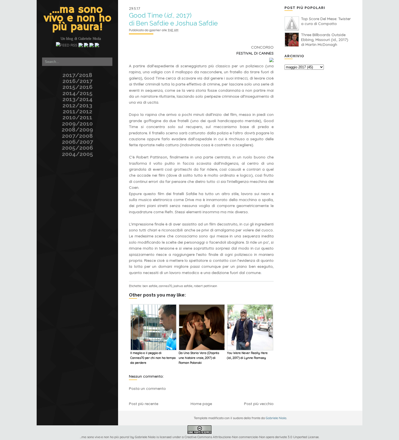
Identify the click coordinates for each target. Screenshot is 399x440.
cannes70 (165, 286)
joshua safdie (182, 286)
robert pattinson (205, 286)
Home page (201, 403)
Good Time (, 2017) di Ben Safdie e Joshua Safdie (173, 19)
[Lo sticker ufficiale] (36, 34)
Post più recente (143, 403)
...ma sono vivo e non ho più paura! (77, 18)
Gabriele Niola (89, 38)
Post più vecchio (259, 403)
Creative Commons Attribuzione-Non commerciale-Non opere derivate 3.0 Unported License (252, 437)
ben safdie (149, 286)
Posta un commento (147, 388)
